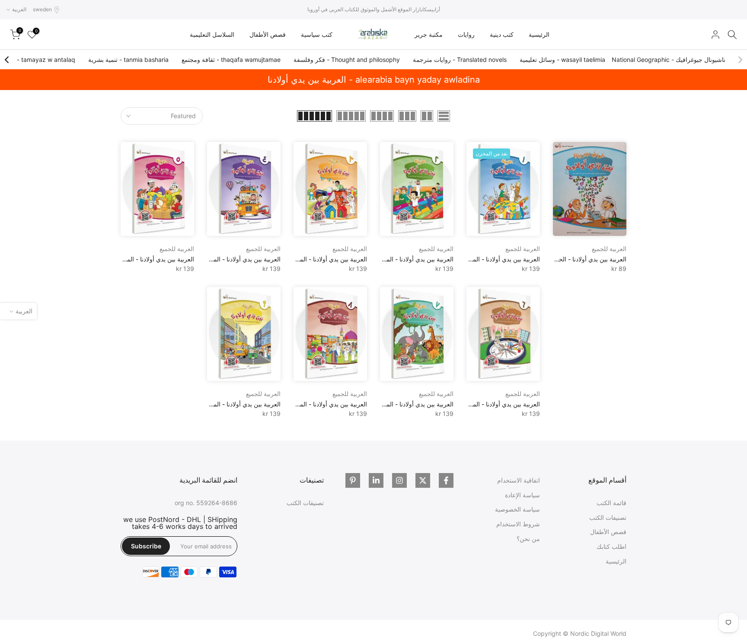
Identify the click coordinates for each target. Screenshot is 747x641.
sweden (42, 9)
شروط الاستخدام (518, 524)
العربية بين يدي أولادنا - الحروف (586, 259)
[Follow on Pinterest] (352, 480)
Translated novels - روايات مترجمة (460, 59)
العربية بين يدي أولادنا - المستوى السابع (404, 404)
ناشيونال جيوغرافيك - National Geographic (668, 59)
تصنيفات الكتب (607, 517)
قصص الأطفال (267, 34)
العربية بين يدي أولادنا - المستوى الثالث (318, 259)
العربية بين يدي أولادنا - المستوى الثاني (404, 259)
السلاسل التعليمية (212, 34)
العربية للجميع (609, 248)
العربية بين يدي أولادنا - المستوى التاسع (231, 404)
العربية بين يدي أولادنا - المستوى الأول (492, 259)
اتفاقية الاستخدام (518, 480)
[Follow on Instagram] (399, 480)
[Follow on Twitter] (422, 480)
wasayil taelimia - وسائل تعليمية (562, 59)
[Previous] (739, 59)
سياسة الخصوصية (517, 509)
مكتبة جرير (429, 34)
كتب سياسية (316, 34)
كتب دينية (502, 34)
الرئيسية (539, 34)
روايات (466, 34)
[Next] (7, 59)
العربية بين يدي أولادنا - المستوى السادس (488, 404)
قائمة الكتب (611, 502)
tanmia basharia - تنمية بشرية (128, 59)
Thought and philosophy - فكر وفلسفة (347, 59)
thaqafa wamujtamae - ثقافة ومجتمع (231, 59)
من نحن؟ (528, 538)
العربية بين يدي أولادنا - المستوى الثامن (317, 404)
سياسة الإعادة (522, 495)
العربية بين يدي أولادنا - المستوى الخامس (142, 259)
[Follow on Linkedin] (376, 480)
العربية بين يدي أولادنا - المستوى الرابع (232, 259)
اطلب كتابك (611, 546)
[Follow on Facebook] (446, 480)
